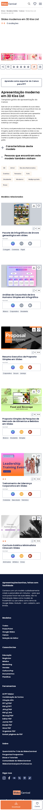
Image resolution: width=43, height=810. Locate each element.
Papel (23, 250)
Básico (5, 311)
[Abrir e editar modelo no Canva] (13, 243)
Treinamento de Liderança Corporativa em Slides (17, 484)
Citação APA (7, 700)
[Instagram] (4, 778)
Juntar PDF (7, 722)
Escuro (15, 373)
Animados (7, 562)
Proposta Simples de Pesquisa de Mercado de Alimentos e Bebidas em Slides (20, 421)
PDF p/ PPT (7, 706)
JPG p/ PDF (7, 709)
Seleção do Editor (10, 638)
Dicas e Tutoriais (10, 757)
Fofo (28, 174)
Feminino (25, 500)
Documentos (8, 674)
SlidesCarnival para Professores (17, 764)
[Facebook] (9, 778)
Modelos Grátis (12, 11)
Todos (5, 625)
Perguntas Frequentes (12, 754)
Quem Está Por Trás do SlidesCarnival (19, 751)
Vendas (5, 667)
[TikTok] (29, 778)
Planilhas (6, 677)
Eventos (6, 174)
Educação (6, 655)
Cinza (22, 562)
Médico (5, 661)
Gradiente (7, 179)
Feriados (17, 174)
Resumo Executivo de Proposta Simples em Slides (19, 358)
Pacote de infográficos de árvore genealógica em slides (20, 234)
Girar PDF (6, 728)
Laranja (23, 373)
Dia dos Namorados (27, 168)
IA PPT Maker (8, 694)
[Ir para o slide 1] (7, 56)
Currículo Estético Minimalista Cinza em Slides (19, 546)
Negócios (6, 658)
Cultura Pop (7, 670)
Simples (22, 438)
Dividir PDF (7, 725)
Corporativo (14, 311)
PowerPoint (7, 629)
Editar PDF (7, 719)
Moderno (19, 179)
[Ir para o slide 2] (19, 56)
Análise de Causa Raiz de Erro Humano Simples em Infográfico (20, 296)
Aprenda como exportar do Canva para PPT (22, 82)
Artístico (16, 562)
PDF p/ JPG (7, 712)
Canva (21, 11)
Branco (5, 438)
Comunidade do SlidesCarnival (16, 761)
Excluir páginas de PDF (12, 734)
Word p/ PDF (7, 715)
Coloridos (15, 250)
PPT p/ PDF (7, 703)
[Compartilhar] (2, 66)
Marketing (7, 664)
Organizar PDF (8, 731)
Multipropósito (34, 179)
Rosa (5, 185)
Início (3, 11)
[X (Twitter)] (19, 778)
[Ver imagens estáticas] (40, 66)
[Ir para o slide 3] (32, 56)
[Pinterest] (24, 778)
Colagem (6, 250)
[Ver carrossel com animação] (34, 66)
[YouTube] (14, 778)
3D (4, 168)
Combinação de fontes (13, 697)
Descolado (16, 500)
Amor (12, 168)
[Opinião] (8, 66)
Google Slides (8, 632)
